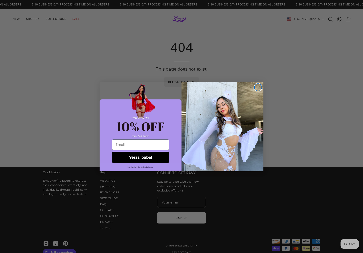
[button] (141, 167)
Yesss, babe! (140, 157)
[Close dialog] (258, 87)
